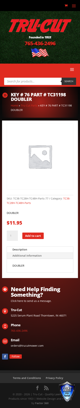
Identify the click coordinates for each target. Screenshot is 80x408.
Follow (16, 356)
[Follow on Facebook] (5, 357)
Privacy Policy (54, 378)
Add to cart (33, 236)
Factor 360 (42, 403)
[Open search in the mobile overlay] (40, 81)
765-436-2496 (40, 43)
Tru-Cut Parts (29, 105)
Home (14, 105)
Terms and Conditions (27, 378)
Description (19, 249)
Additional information (27, 255)
